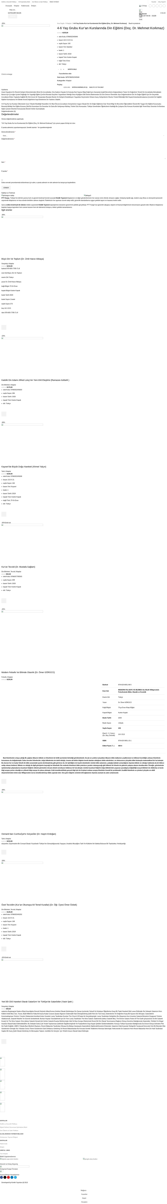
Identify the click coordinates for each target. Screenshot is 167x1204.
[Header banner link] (83, 602)
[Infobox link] (83, 9)
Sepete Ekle (72, 69)
